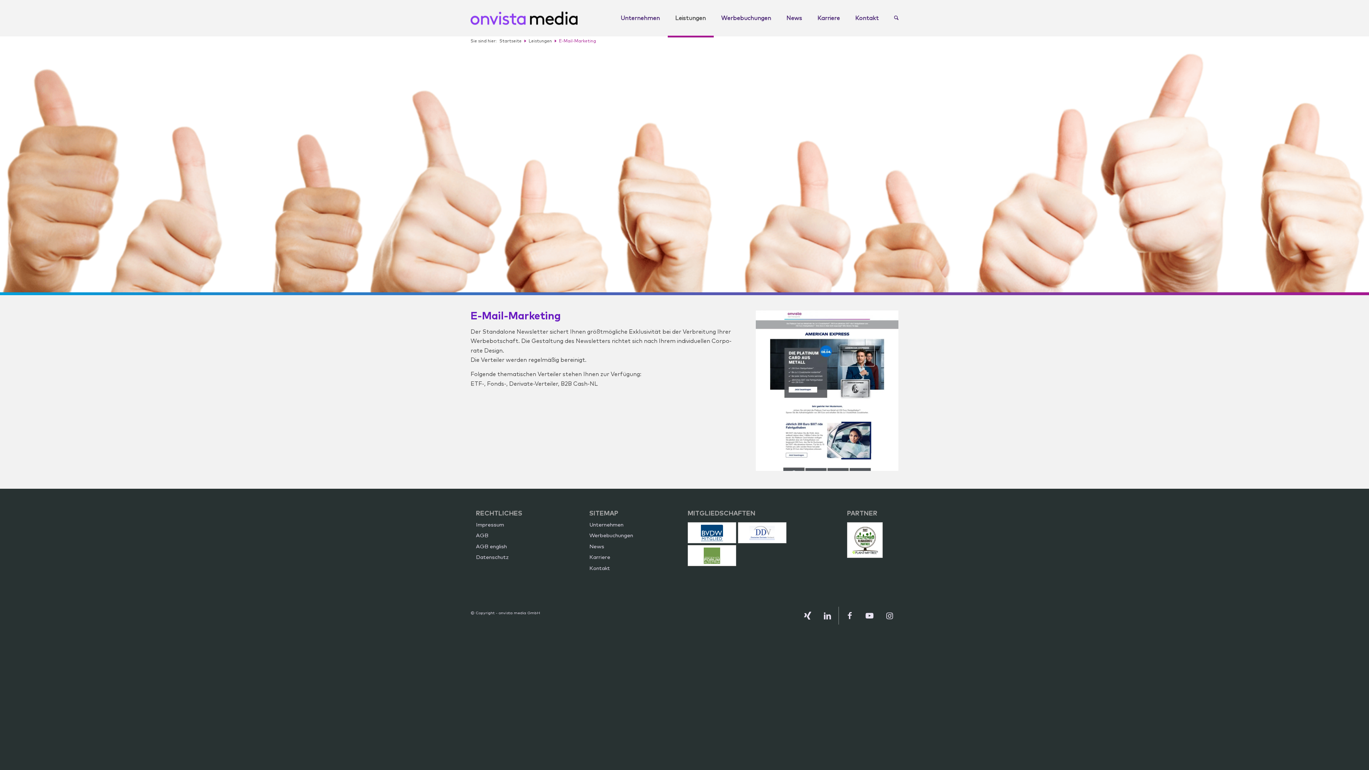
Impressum (490, 525)
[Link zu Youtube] (869, 616)
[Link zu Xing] (807, 616)
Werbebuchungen (611, 535)
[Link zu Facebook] (849, 616)
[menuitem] (640, 18)
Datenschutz (492, 557)
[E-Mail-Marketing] (827, 390)
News (596, 546)
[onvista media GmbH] (524, 18)
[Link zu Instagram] (889, 616)
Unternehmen (606, 525)
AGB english (491, 546)
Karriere (599, 557)
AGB (482, 535)
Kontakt (599, 568)
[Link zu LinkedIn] (827, 616)
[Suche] (893, 18)
